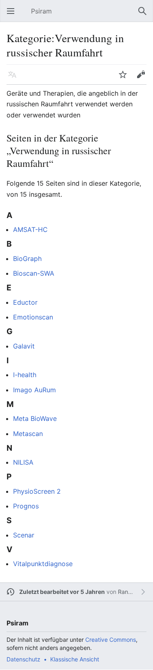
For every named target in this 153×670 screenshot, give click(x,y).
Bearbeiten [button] (143, 78)
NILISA (23, 462)
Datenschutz (23, 659)
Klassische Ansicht (74, 659)
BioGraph (27, 258)
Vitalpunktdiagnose (43, 564)
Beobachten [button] (125, 78)
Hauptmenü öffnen (13, 15)
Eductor (25, 302)
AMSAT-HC (30, 229)
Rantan (127, 591)
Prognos (26, 506)
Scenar (23, 535)
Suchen (144, 15)
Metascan (28, 433)
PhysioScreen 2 (37, 491)
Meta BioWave (35, 418)
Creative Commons (110, 639)
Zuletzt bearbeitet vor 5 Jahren (62, 591)
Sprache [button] (14, 78)
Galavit (24, 346)
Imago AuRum (34, 390)
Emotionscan (33, 317)
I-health (24, 375)
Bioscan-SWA (33, 273)
